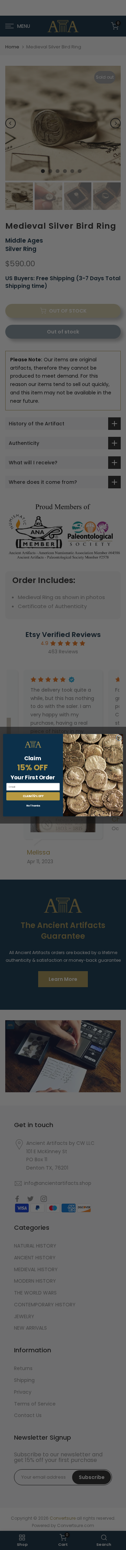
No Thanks (33, 805)
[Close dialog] (118, 737)
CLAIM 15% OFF (33, 796)
